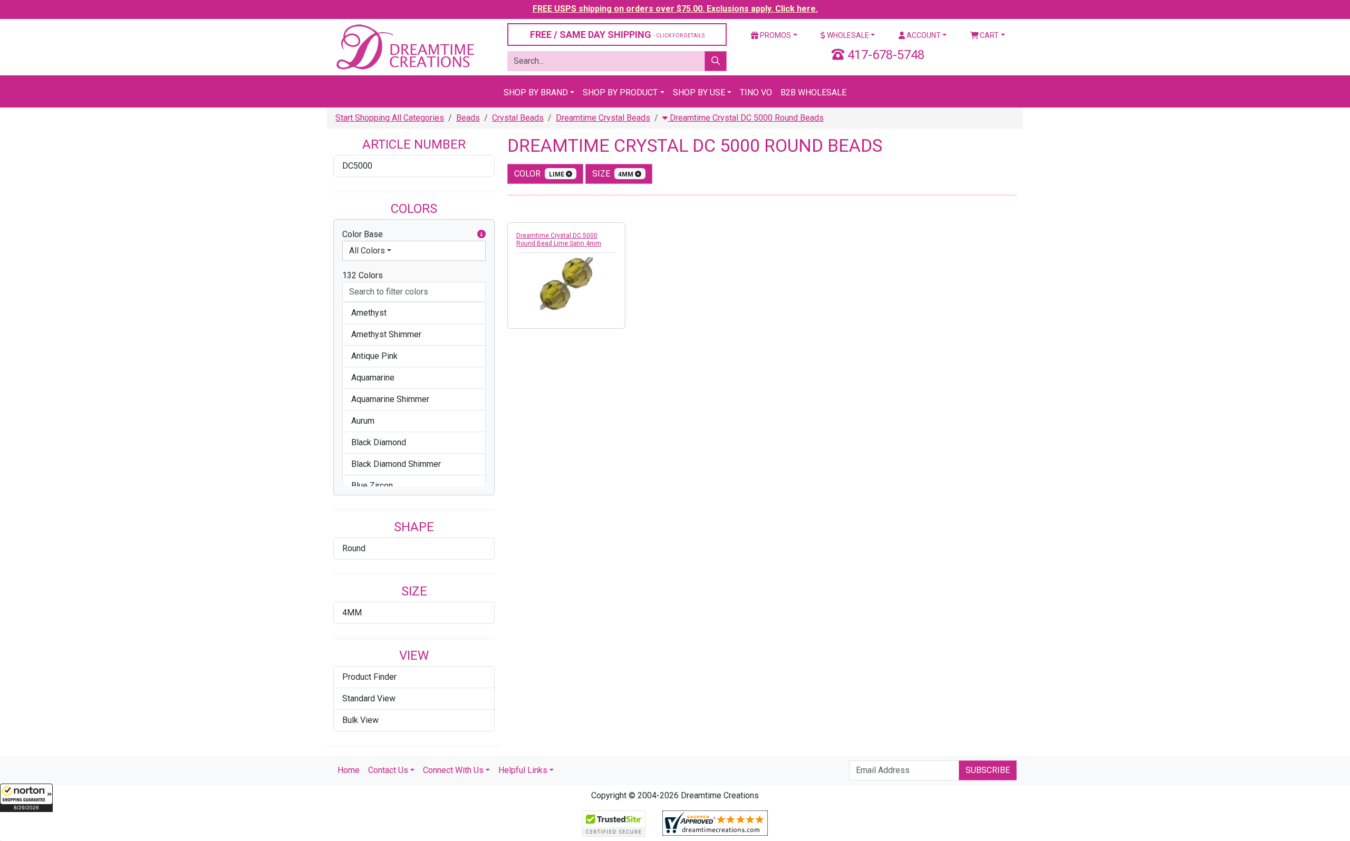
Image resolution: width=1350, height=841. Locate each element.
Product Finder (369, 677)
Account (923, 35)
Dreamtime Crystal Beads (603, 118)
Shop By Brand (536, 92)
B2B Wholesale (813, 92)
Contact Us (388, 770)
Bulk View (360, 720)
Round (353, 548)
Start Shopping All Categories (389, 118)
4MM (352, 613)
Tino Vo (756, 92)
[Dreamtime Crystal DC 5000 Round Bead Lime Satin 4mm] (566, 283)
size (613, 174)
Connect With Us (453, 770)
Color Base (362, 234)
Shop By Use (699, 92)
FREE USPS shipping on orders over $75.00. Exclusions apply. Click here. (675, 9)
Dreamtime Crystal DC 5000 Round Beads (746, 118)
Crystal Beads (518, 118)
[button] (26, 798)
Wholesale (847, 35)
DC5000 (357, 166)
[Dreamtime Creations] (404, 47)
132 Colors (362, 275)
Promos (774, 35)
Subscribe (988, 770)
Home (349, 770)
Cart (988, 35)
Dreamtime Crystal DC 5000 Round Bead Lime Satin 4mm (558, 239)
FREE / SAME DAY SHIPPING (617, 34)
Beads (468, 118)
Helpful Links (522, 770)
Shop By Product (620, 92)
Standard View (369, 698)
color (540, 174)
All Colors (367, 251)
